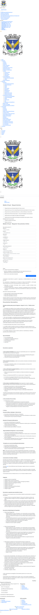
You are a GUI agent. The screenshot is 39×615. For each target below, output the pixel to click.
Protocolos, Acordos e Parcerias (9, 113)
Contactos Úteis (6, 112)
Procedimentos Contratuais (8, 122)
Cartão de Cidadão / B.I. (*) (7, 252)
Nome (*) (4, 228)
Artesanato (7, 75)
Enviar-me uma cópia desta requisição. (11, 273)
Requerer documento (31, 275)
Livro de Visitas (5, 123)
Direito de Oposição (8, 94)
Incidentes (5, 108)
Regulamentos (7, 90)
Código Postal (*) (6, 240)
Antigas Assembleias (8, 97)
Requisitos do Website (26, 609)
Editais (6, 86)
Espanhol (3, 131)
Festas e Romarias (6, 65)
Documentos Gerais (6, 120)
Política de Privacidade (13, 609)
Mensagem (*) (5, 260)
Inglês (3, 134)
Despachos (7, 89)
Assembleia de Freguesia (7, 95)
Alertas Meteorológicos (7, 114)
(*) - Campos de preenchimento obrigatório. (11, 269)
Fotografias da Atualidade (9, 77)
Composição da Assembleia (9, 96)
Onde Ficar (6, 73)
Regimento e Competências (9, 102)
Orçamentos (7, 91)
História (4, 61)
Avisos (6, 87)
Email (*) (4, 231)
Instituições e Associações (7, 67)
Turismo (4, 71)
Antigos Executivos (8, 84)
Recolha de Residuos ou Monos (8, 105)
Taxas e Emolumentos (7, 119)
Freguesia (3, 60)
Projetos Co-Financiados (7, 69)
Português (3, 130)
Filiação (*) (5, 249)
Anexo (4, 268)
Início (2, 59)
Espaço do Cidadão (6, 104)
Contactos (3, 126)
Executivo (4, 82)
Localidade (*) (5, 237)
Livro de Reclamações (7, 125)
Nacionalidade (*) (6, 255)
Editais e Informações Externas (8, 111)
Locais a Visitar (7, 72)
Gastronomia (7, 74)
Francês (3, 133)
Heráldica (4, 63)
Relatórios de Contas (8, 92)
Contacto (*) (5, 243)
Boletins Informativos (7, 115)
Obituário (5, 117)
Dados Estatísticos (6, 80)
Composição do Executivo (9, 83)
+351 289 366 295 (4, 19)
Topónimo (5, 64)
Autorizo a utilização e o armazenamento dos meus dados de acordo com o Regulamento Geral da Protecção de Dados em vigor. (17, 272)
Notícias (4, 107)
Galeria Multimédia (6, 76)
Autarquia (3, 81)
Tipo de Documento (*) (7, 227)
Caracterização (5, 66)
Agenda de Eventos (6, 68)
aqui (7, 466)
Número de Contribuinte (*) (8, 258)
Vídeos (6, 79)
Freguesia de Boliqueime (4, 610)
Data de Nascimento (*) (7, 246)
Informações (7, 88)
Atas (5, 100)
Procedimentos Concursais (8, 121)
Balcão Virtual (5, 103)
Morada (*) (5, 234)
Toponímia (5, 110)
